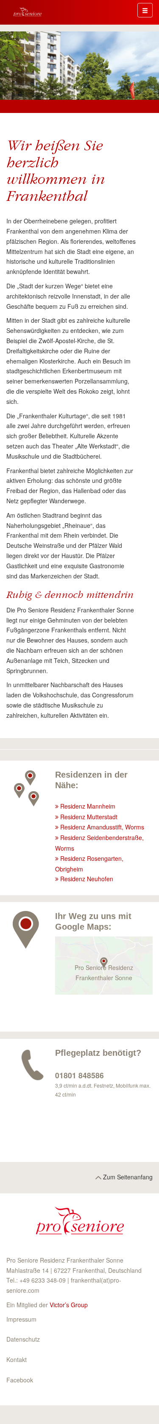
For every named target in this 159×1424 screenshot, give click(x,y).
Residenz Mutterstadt (88, 816)
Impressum (21, 1319)
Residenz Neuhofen (86, 878)
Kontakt (16, 1359)
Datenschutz (23, 1339)
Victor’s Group (69, 1304)
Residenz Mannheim (87, 806)
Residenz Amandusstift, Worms (102, 827)
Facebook (19, 1380)
